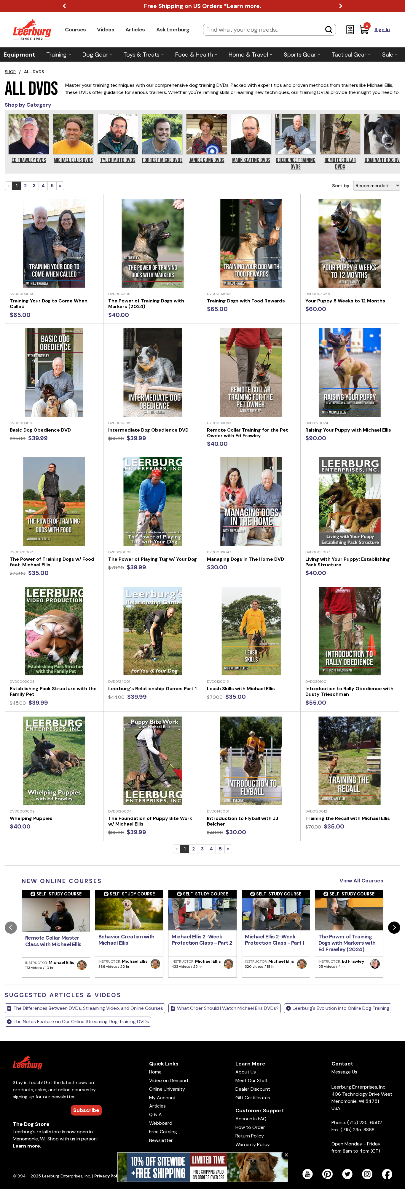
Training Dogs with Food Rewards (246, 301)
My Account (162, 1098)
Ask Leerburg (172, 29)
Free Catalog (163, 1132)
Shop (10, 71)
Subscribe (86, 1110)
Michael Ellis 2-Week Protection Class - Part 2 (202, 940)
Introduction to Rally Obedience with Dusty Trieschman (349, 691)
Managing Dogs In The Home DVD (245, 559)
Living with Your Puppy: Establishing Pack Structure (347, 562)
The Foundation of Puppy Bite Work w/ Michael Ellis (150, 821)
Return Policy (249, 1136)
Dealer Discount (252, 1089)
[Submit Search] (328, 29)
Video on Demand (168, 1080)
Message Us (344, 1072)
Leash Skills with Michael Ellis (241, 688)
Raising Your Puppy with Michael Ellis (348, 430)
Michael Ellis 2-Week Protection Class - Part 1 (274, 940)
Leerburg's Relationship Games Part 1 (152, 688)
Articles (135, 29)
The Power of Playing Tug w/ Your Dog (152, 559)
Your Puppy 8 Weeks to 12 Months (345, 301)
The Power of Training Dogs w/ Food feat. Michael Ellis (52, 562)
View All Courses (361, 880)
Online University (167, 1089)
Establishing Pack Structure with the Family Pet (53, 691)
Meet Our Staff (251, 1080)
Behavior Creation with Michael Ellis (126, 940)
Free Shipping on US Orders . (202, 6)
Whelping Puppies (31, 818)
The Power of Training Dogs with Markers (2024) (146, 304)
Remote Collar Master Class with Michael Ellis (53, 941)
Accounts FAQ (251, 1119)
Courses (75, 29)
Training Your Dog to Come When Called (48, 304)
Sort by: (341, 185)
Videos (105, 29)
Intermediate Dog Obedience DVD (148, 430)
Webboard (160, 1123)
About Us (245, 1072)
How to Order (250, 1127)
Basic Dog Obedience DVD (40, 430)
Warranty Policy (252, 1144)
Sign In (382, 29)
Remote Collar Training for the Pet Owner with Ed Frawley (247, 433)
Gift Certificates (252, 1098)
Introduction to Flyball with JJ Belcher (242, 821)
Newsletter (161, 1140)
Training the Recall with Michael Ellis (347, 818)
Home (155, 1072)
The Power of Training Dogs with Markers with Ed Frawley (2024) (347, 943)
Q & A (155, 1114)
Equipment (19, 54)
